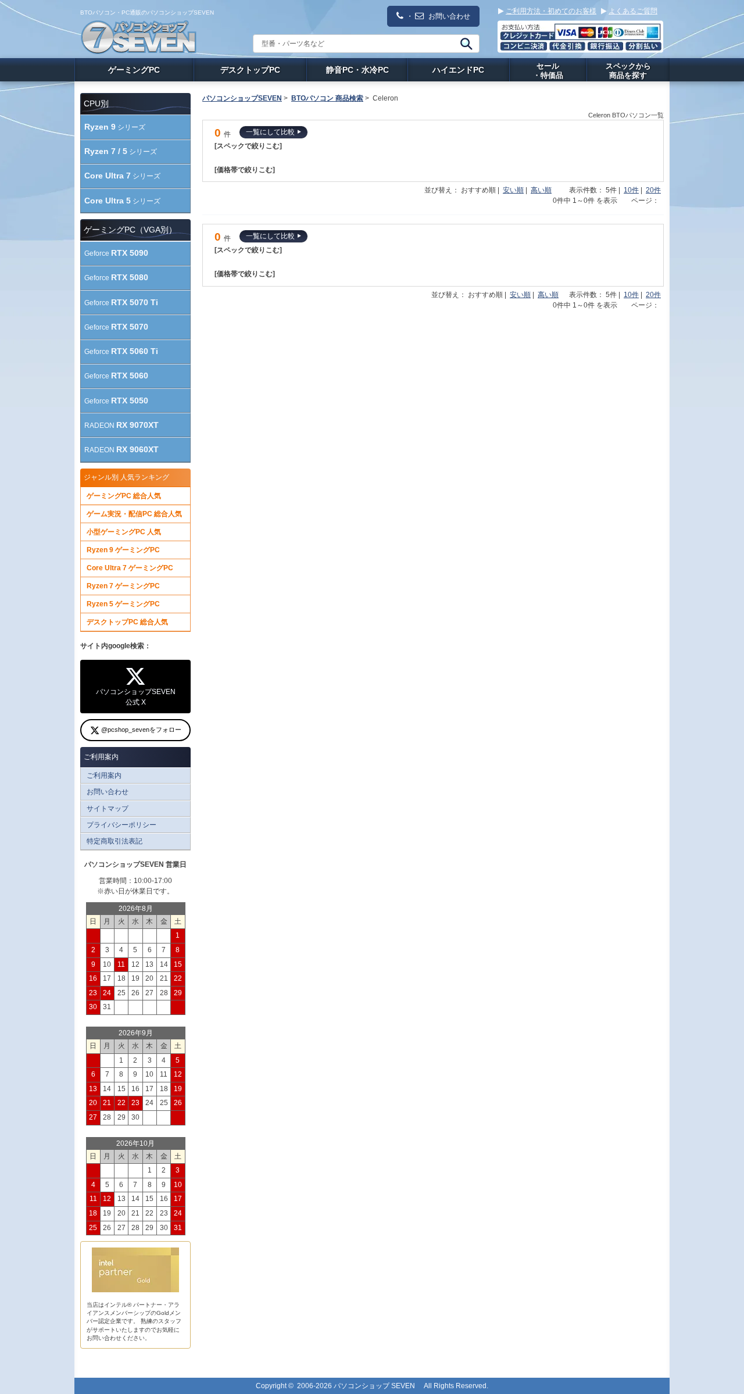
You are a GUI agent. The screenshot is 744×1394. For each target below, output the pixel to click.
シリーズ (114, 126)
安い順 (513, 190)
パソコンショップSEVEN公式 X (136, 697)
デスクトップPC (250, 69)
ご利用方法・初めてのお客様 (551, 11)
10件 (631, 190)
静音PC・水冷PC (357, 69)
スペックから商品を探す (628, 71)
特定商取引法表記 (114, 841)
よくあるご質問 (633, 11)
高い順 (541, 190)
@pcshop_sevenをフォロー (140, 729)
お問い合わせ (107, 792)
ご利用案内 (104, 775)
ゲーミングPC (134, 69)
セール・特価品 (548, 71)
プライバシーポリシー (121, 825)
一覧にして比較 (270, 132)
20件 (653, 190)
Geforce (116, 253)
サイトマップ (107, 809)
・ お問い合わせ (438, 16)
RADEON (121, 425)
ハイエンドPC (458, 69)
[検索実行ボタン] (465, 43)
